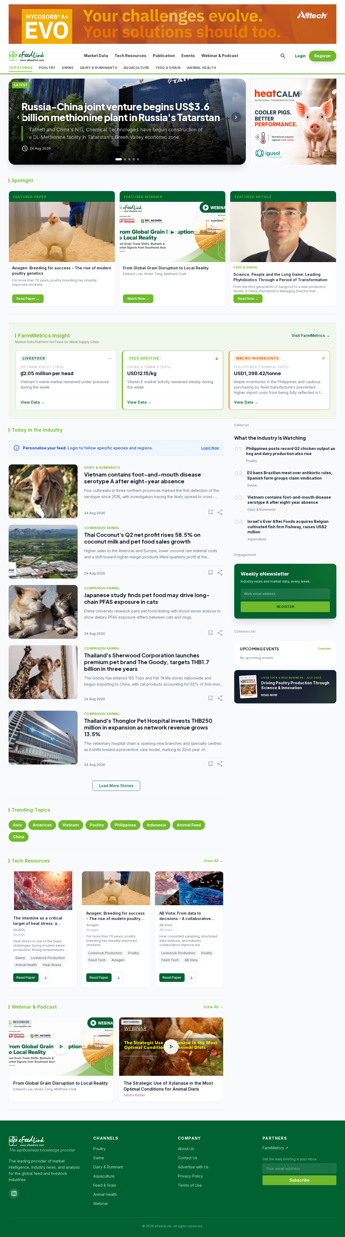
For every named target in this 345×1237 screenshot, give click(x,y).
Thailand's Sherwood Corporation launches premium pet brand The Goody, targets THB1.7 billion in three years (146, 662)
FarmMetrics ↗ (275, 1148)
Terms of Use (190, 1185)
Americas (42, 825)
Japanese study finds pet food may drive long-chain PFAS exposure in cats (147, 598)
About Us (186, 1148)
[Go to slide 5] (138, 159)
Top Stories (20, 68)
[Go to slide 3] (129, 159)
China (18, 836)
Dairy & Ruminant (108, 1167)
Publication (164, 55)
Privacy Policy (190, 1176)
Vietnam (71, 825)
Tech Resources (130, 55)
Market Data (96, 55)
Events (188, 55)
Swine (68, 68)
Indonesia (156, 825)
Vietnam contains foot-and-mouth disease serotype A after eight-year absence (142, 477)
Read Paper (25, 977)
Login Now (210, 448)
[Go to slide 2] (123, 159)
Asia (17, 825)
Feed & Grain (168, 68)
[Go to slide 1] (116, 159)
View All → (213, 860)
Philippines (125, 825)
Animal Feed (189, 825)
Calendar (324, 648)
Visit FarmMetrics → (311, 335)
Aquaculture (136, 68)
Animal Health (201, 68)
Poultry (47, 68)
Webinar (100, 1203)
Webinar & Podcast (219, 55)
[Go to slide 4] (134, 159)
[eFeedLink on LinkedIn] (14, 1193)
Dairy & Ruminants (98, 68)
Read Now (269, 695)
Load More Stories (116, 785)
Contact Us (187, 1157)
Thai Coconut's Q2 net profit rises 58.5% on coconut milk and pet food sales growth (142, 538)
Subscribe (299, 1180)
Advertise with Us (193, 1167)
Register (322, 56)
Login (300, 56)
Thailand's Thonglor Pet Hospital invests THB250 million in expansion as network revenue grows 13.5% (148, 727)
